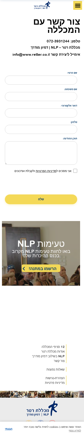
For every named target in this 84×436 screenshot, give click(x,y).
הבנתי (8, 428)
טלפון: (74, 122)
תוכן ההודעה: (70, 138)
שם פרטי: (72, 72)
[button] (77, 5)
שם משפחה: (70, 89)
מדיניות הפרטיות (46, 171)
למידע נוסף (75, 430)
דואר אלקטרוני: (69, 105)
